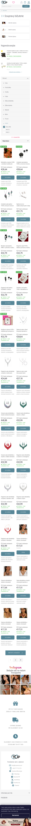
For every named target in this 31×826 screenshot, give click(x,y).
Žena (8, 126)
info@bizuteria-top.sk (17, 765)
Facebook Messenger (17, 771)
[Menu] (28, 2)
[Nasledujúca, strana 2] (15, 660)
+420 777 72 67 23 (16, 768)
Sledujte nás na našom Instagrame (15, 671)
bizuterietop (17, 779)
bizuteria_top (17, 782)
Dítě (7, 132)
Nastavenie (15, 815)
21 (20, 660)
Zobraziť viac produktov (15, 72)
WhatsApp (16, 774)
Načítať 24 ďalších (14, 653)
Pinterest (17, 785)
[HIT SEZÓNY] (7, 153)
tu (17, 811)
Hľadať (26, 6)
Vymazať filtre (16, 137)
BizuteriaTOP (17, 777)
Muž (7, 129)
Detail (23, 552)
